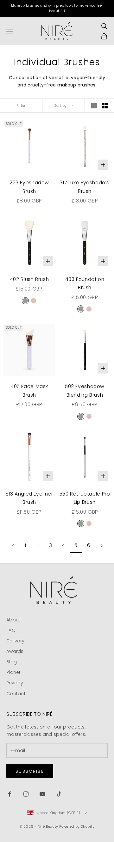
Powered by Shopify (76, 826)
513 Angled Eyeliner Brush (29, 498)
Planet (13, 672)
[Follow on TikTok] (59, 794)
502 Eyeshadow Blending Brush (84, 390)
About (13, 620)
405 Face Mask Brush (29, 390)
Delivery (15, 641)
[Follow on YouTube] (42, 794)
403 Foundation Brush (84, 283)
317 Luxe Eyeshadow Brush (85, 187)
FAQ (11, 630)
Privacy (14, 683)
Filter (21, 105)
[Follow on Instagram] (26, 794)
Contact (16, 693)
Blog (11, 662)
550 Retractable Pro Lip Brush (85, 498)
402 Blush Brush (29, 279)
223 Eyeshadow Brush (29, 187)
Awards (15, 651)
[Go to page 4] (12, 545)
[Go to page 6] (101, 545)
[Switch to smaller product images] (105, 105)
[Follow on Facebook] (9, 794)
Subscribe (30, 771)
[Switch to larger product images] (94, 105)
